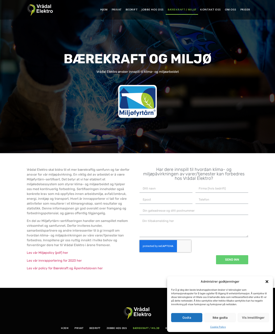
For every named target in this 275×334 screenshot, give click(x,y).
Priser (245, 9)
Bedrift (132, 9)
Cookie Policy (218, 326)
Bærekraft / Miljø (182, 9)
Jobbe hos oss (153, 9)
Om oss (230, 9)
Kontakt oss (210, 9)
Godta (186, 317)
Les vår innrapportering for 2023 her (54, 260)
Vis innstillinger (253, 317)
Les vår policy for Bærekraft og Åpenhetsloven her (65, 268)
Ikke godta (220, 317)
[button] (267, 282)
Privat (117, 9)
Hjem (104, 9)
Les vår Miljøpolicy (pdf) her (47, 253)
